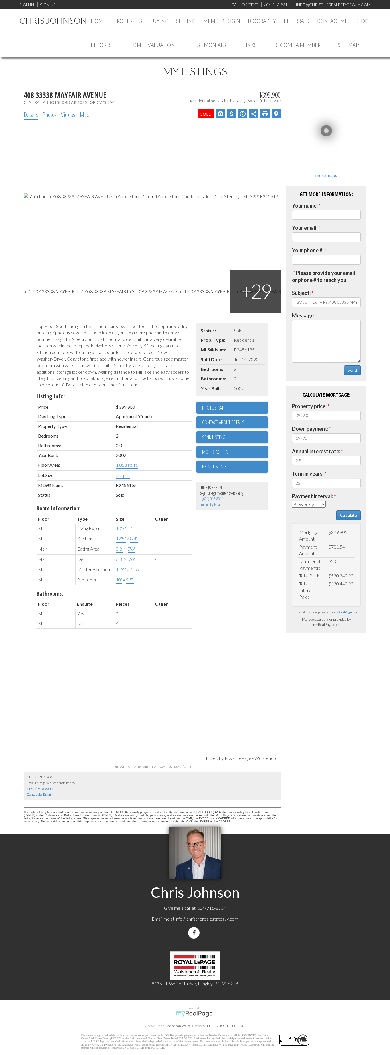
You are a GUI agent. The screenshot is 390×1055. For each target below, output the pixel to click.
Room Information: (59, 508)
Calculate (348, 515)
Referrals (296, 21)
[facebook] (195, 932)
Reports (101, 45)
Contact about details (223, 422)
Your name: (305, 205)
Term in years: (308, 473)
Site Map (348, 45)
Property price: (309, 406)
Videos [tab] (68, 114)
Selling (186, 21)
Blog (362, 21)
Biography (262, 21)
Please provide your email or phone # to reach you (323, 276)
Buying (159, 21)
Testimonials (209, 45)
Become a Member (297, 45)
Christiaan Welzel (178, 1026)
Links (250, 45)
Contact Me (332, 21)
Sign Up (47, 4)
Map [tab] (84, 114)
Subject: (301, 293)
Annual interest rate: (316, 451)
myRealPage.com (346, 612)
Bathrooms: (50, 593)
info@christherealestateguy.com (206, 918)
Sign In (26, 4)
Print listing (214, 466)
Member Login (221, 21)
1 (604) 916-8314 (211, 499)
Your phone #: (307, 250)
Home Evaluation (152, 45)
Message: (303, 315)
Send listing (213, 437)
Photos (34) (213, 407)
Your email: (304, 228)
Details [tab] (31, 114)
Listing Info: (51, 396)
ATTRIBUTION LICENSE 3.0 (225, 1026)
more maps (326, 175)
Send (352, 370)
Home (98, 21)
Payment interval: (312, 496)
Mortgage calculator (235, 452)
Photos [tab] (50, 114)
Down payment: (310, 429)
